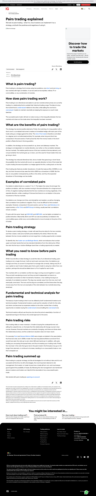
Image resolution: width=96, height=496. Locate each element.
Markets (9, 429)
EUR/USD (30, 214)
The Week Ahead (61, 431)
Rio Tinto (20, 207)
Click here (81, 440)
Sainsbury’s (54, 205)
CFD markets (36, 8)
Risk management (20, 69)
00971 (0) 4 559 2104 (81, 436)
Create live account (86, 4)
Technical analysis (10, 69)
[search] (89, 9)
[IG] (7, 8)
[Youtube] (84, 457)
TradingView (43, 440)
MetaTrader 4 (43, 437)
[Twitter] (57, 69)
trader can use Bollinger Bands (28, 240)
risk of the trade (41, 134)
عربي (84, 8)
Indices (9, 433)
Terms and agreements (20, 455)
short (48, 88)
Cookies (33, 455)
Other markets (11, 437)
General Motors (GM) (27, 336)
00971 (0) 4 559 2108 (83, 433)
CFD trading (28, 8)
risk (18, 466)
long (57, 88)
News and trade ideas (62, 433)
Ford (15, 336)
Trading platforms (45, 429)
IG (7, 455)
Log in (78, 4)
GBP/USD (39, 214)
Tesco (46, 205)
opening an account (33, 377)
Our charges (26, 431)
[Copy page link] (52, 69)
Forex (8, 431)
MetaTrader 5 (43, 435)
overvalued (9, 110)
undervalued (21, 107)
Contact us (77, 431)
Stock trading (44, 8)
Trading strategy (61, 435)
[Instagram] (78, 457)
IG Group (82, 491)
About (61, 8)
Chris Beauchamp (15, 75)
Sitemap (11, 455)
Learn (56, 8)
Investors (38, 455)
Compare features (45, 444)
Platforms (51, 8)
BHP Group (29, 207)
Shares (9, 435)
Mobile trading (44, 433)
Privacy (28, 455)
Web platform (43, 431)
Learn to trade (61, 429)
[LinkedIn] (61, 69)
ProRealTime (43, 442)
